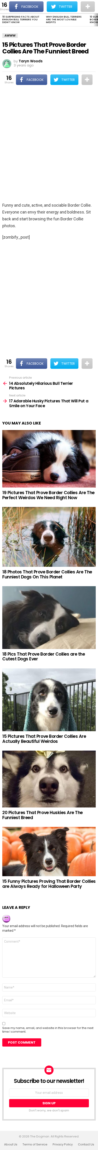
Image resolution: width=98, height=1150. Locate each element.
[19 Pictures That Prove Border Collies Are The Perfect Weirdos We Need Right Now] (49, 459)
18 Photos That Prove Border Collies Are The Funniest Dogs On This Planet (47, 574)
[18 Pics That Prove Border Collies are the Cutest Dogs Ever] (49, 617)
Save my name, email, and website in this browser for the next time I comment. (47, 1030)
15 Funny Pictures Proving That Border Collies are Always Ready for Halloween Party (49, 883)
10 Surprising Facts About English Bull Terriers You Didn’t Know (20, 19)
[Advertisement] (49, 144)
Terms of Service (35, 1144)
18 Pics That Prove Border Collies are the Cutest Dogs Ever (43, 656)
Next (95, 19)
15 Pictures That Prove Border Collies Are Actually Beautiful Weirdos (44, 738)
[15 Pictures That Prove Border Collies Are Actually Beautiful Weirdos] (49, 699)
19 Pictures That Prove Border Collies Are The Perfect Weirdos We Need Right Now (48, 495)
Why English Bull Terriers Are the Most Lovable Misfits (64, 19)
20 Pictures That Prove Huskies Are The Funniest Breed (42, 815)
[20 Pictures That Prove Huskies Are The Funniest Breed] (49, 779)
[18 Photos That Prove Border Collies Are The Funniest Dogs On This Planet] (49, 537)
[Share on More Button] (87, 79)
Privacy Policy (63, 1144)
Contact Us (86, 1144)
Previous (2, 19)
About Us (10, 1144)
